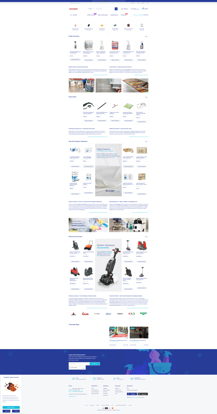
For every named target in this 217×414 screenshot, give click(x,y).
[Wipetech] (144, 313)
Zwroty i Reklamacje (95, 391)
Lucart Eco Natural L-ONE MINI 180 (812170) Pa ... (141, 157)
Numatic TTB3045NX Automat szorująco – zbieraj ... (127, 279)
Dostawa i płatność (94, 390)
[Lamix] (74, 313)
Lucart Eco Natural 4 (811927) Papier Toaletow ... (141, 184)
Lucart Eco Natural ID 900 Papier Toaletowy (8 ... (128, 157)
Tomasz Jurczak (75, 341)
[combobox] (105, 9)
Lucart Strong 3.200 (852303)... (87, 184)
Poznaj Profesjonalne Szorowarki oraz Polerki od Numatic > (137, 308)
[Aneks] (132, 313)
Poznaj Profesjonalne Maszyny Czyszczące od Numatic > (97, 308)
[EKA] (98, 313)
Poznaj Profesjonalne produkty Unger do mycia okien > (98, 136)
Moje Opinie (105, 393)
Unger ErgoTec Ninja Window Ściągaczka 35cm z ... (141, 113)
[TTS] (121, 313)
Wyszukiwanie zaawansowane (121, 405)
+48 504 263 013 (76, 3)
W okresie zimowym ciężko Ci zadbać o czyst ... (98, 340)
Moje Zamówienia (106, 390)
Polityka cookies (118, 390)
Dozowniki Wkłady (114, 15)
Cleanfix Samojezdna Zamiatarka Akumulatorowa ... (74, 279)
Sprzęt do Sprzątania (103, 15)
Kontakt (130, 405)
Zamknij (16, 411)
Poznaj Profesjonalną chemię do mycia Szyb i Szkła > (138, 136)
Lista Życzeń (105, 395)
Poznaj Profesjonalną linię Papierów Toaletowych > (98, 212)
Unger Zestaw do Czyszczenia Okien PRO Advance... (101, 113)
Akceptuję (7, 411)
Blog (128, 388)
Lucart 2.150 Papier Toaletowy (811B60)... (87, 157)
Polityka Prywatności (105, 405)
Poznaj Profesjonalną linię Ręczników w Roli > (140, 212)
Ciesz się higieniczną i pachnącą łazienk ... (77, 340)
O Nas (116, 393)
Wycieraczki (124, 14)
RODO (112, 405)
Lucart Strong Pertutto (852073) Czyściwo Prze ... (128, 184)
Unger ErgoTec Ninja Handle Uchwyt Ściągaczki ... (115, 113)
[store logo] (73, 9)
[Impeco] (86, 313)
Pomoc (92, 388)
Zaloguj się (105, 388)
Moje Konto (92, 405)
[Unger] (109, 313)
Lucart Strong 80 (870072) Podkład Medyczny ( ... (73, 184)
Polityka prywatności (119, 391)
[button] (107, 319)
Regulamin (117, 388)
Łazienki (71, 328)
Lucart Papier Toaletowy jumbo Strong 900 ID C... (75, 157)
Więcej (146, 36)
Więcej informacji (11, 407)
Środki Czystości (91, 14)
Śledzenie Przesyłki (94, 393)
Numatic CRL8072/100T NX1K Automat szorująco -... (88, 279)
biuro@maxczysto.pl (72, 396)
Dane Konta (105, 391)
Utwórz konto (125, 9)
